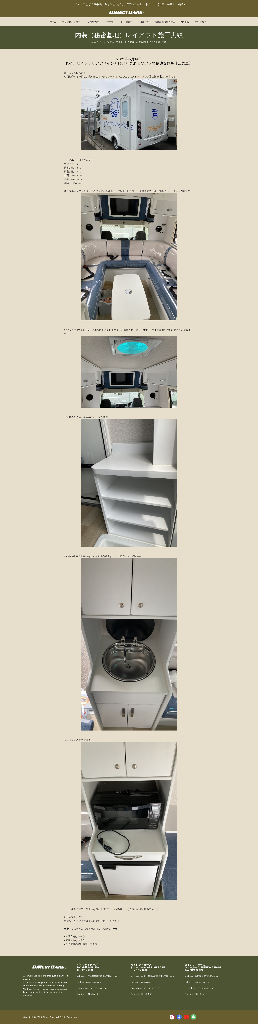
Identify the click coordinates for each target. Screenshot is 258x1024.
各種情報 (92, 21)
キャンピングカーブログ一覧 (113, 42)
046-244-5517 (147, 982)
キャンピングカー (71, 21)
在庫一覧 (144, 21)
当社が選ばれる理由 (165, 21)
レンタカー (126, 21)
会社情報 (109, 21)
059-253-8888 (94, 982)
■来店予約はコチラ (74, 940)
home (93, 42)
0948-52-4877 (201, 982)
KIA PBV (185, 21)
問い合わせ (200, 21)
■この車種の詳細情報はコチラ (80, 944)
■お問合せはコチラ (74, 936)
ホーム (53, 21)
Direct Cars (48, 1017)
